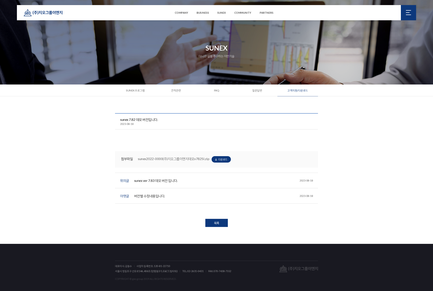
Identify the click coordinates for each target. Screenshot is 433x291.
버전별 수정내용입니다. (223, 196)
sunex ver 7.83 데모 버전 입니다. (223, 180)
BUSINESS (203, 12)
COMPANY (181, 12)
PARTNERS (266, 12)
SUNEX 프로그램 (135, 90)
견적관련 (176, 90)
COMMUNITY (242, 12)
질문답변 (257, 90)
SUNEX (221, 12)
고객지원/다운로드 (297, 90)
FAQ (216, 90)
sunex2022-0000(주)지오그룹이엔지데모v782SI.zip (182, 159)
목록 (216, 223)
